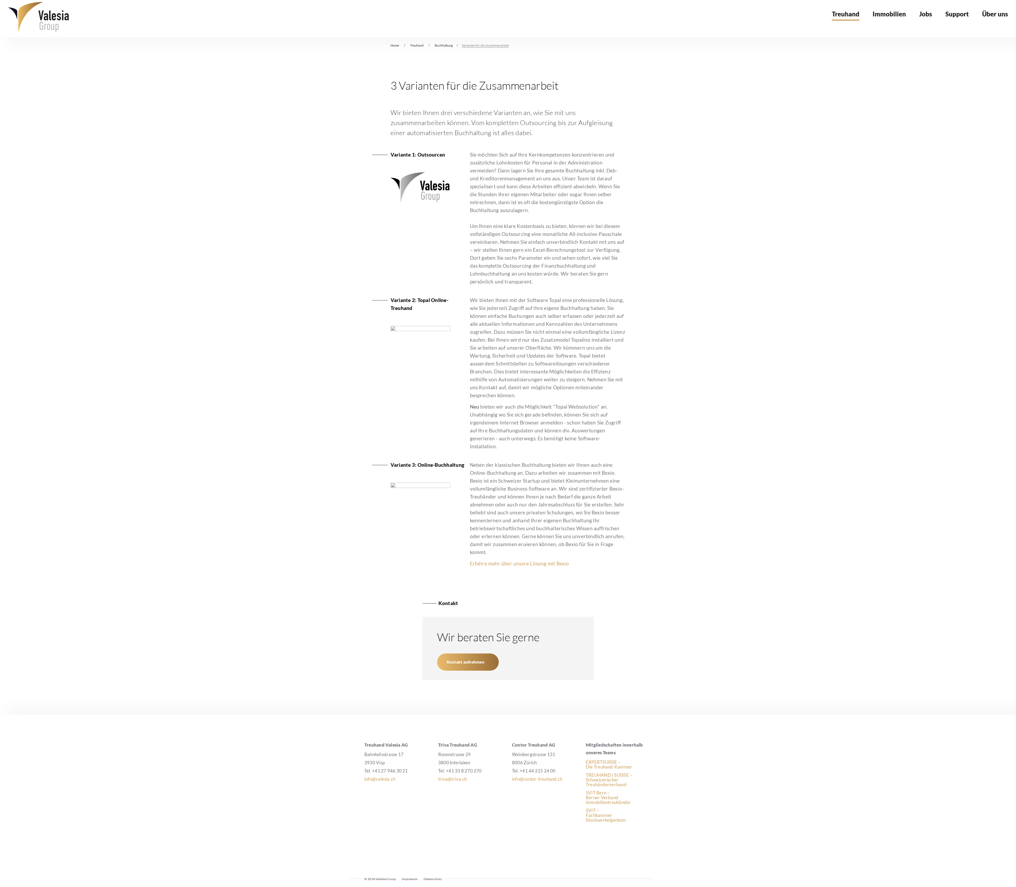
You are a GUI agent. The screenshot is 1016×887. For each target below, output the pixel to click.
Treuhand (417, 45)
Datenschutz (433, 879)
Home (395, 45)
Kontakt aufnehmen (465, 662)
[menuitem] (845, 18)
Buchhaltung (444, 45)
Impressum (410, 879)
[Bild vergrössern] (420, 201)
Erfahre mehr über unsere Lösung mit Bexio (519, 563)
